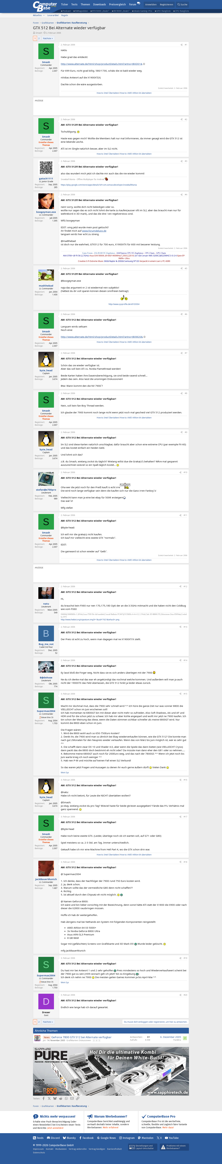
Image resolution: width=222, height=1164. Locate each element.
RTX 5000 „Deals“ (100, 11)
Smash (39, 32)
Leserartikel (53, 15)
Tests (74, 4)
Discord (55, 1137)
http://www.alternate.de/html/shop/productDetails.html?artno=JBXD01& (101, 63)
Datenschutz (39, 1152)
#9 (186, 432)
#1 (186, 44)
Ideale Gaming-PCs (143, 11)
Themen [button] (85, 4)
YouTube (174, 1137)
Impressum (38, 1149)
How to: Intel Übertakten (108, 93)
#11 (185, 515)
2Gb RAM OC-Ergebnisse (104, 253)
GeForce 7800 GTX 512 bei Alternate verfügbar (81, 1037)
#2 (186, 119)
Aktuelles (37, 15)
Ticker (64, 4)
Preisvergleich (117, 4)
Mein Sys (65, 772)
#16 (185, 779)
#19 (185, 958)
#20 (185, 995)
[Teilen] (181, 45)
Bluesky (71, 1137)
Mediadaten (61, 1149)
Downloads (99, 4)
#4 (186, 194)
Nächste (47, 38)
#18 (185, 862)
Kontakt (49, 1149)
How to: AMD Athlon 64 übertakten (135, 93)
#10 (185, 472)
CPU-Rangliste (182, 11)
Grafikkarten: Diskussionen (78, 1040)
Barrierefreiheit (114, 1149)
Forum (132, 4)
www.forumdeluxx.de (94, 230)
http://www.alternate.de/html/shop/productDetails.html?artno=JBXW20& (102, 336)
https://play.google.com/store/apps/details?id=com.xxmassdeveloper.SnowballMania (99, 184)
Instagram (129, 1137)
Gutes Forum (87, 253)
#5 (186, 268)
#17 (185, 816)
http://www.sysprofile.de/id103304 (124, 304)
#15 (185, 693)
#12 (185, 586)
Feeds (40, 1137)
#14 (185, 660)
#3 (186, 161)
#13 (185, 627)
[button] (44, 15)
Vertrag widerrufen (78, 1149)
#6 (186, 314)
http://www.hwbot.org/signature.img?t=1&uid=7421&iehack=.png (90, 619)
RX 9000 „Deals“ (121, 11)
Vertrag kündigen (97, 1149)
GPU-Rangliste (164, 11)
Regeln (64, 15)
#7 (186, 353)
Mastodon (147, 1137)
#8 (186, 393)
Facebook (88, 1137)
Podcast (67, 11)
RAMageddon (81, 11)
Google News (108, 1137)
